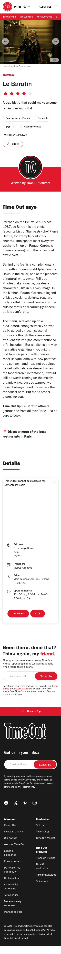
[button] (54, 481)
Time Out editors (38, 183)
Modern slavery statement (12, 903)
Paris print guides (46, 875)
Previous (5, 41)
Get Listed (41, 825)
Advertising (42, 832)
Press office (10, 825)
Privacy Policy (21, 689)
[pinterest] (25, 803)
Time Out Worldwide (42, 866)
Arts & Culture (44, 17)
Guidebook (42, 881)
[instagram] (35, 803)
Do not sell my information (12, 870)
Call (37, 614)
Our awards (10, 838)
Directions (18, 614)
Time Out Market (45, 838)
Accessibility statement (11, 887)
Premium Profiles (45, 858)
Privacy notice (12, 861)
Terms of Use (10, 780)
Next (55, 41)
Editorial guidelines (10, 853)
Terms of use (11, 895)
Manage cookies (13, 912)
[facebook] (6, 803)
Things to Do (9, 17)
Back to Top (34, 711)
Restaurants (26, 17)
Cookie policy (11, 878)
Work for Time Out (14, 844)
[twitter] (16, 803)
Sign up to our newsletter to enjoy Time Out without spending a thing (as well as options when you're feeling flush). (28, 664)
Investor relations (14, 832)
